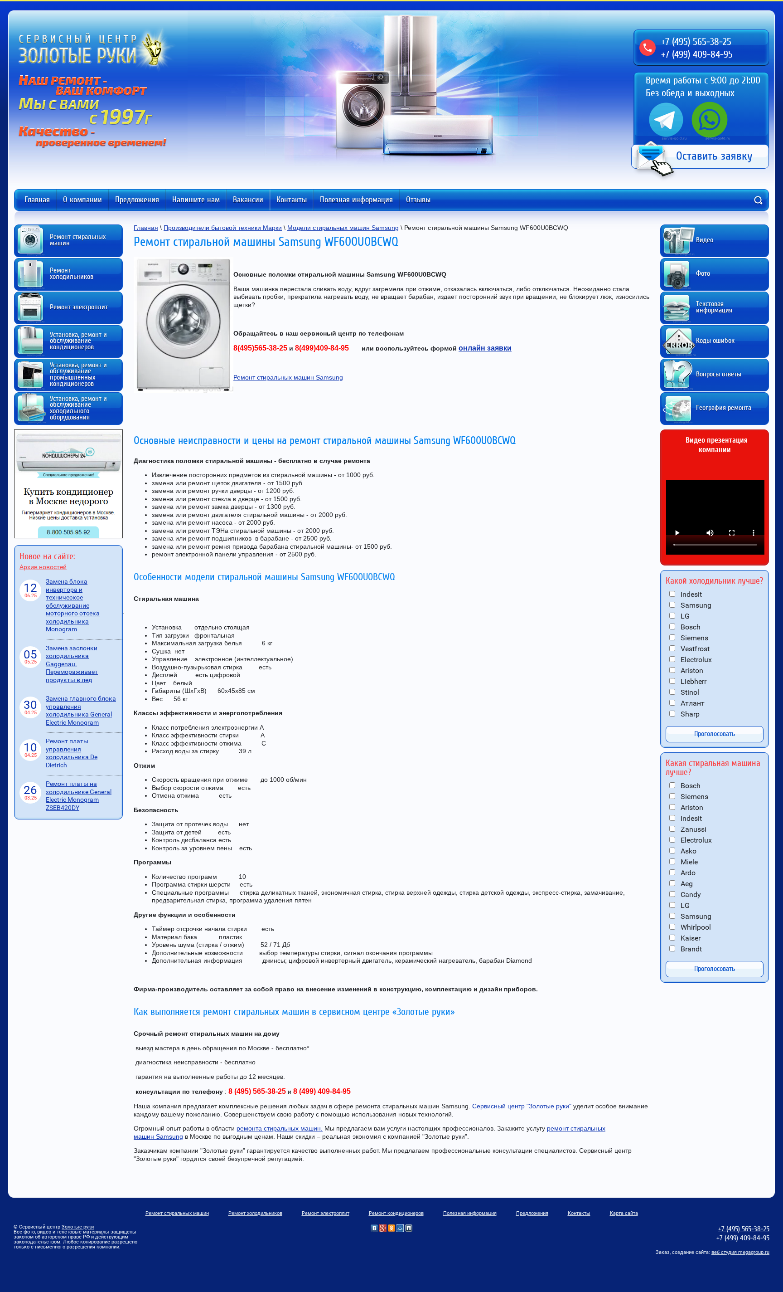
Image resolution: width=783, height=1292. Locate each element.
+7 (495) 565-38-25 (696, 42)
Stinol (689, 692)
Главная (37, 200)
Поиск (758, 200)
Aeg (686, 883)
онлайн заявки (485, 348)
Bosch (690, 627)
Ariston (691, 670)
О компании (82, 200)
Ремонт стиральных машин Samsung (288, 377)
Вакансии (248, 200)
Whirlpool (695, 927)
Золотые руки (78, 1227)
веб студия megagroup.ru (740, 1252)
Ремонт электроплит (325, 1213)
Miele (688, 862)
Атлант (692, 703)
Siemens (693, 638)
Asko (687, 851)
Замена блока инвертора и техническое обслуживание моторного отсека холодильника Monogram (73, 605)
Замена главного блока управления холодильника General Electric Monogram (81, 710)
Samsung (695, 605)
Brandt (690, 949)
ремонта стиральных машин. (280, 1128)
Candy (690, 894)
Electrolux (695, 659)
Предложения (137, 200)
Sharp (689, 714)
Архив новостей (43, 566)
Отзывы (418, 200)
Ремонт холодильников (255, 1213)
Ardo (687, 872)
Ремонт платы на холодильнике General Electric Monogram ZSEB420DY (78, 795)
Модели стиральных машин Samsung (343, 227)
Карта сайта (624, 1213)
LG (684, 616)
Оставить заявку (714, 156)
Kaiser (690, 938)
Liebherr (692, 681)
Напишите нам (196, 200)
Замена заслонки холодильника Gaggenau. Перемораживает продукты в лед (72, 663)
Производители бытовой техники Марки (223, 227)
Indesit (690, 594)
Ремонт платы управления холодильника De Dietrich (71, 753)
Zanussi (692, 829)
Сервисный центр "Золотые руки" (521, 1106)
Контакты (291, 200)
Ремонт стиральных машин (177, 1213)
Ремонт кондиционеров (396, 1213)
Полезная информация (356, 200)
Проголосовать (714, 734)
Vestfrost (694, 648)
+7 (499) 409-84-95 (697, 54)
